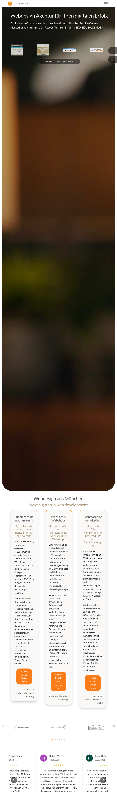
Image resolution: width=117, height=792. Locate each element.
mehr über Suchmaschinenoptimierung (25, 693)
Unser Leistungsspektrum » (59, 61)
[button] (114, 727)
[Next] (103, 780)
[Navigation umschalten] (106, 3)
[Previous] (14, 780)
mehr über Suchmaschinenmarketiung (93, 699)
